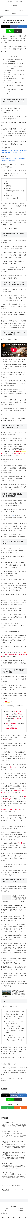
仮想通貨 (21, 1208)
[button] (18, 31)
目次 (12, 56)
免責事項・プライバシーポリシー (7, 1214)
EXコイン (5, 1088)
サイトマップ (20, 1213)
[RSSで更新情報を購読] (20, 1107)
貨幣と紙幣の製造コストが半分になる (13, 63)
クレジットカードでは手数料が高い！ (13, 83)
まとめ (6, 93)
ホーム (7, 1208)
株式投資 (21, 1210)
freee (12, 515)
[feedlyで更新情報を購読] (7, 1107)
